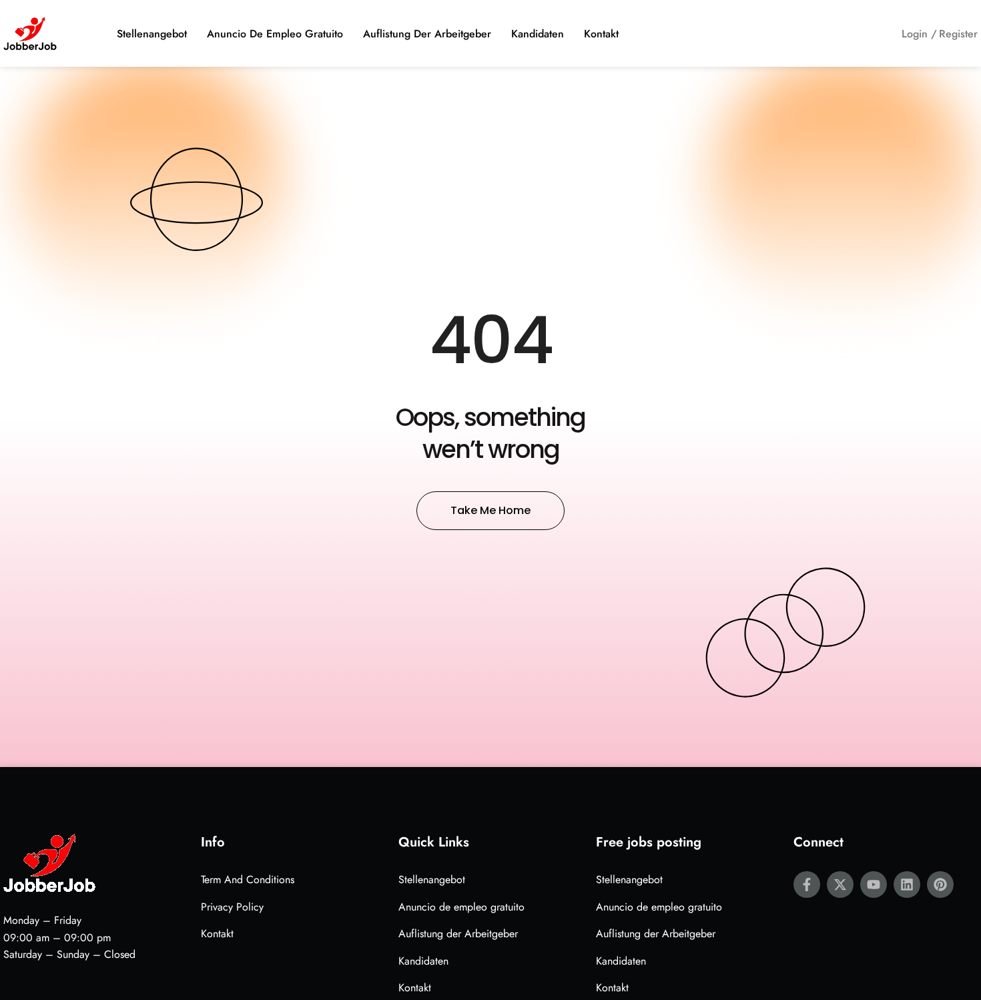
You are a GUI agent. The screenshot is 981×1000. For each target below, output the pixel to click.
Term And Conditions (247, 879)
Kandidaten (537, 33)
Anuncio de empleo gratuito (275, 33)
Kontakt (601, 33)
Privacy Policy (232, 907)
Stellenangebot (152, 33)
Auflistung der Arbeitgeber (427, 33)
